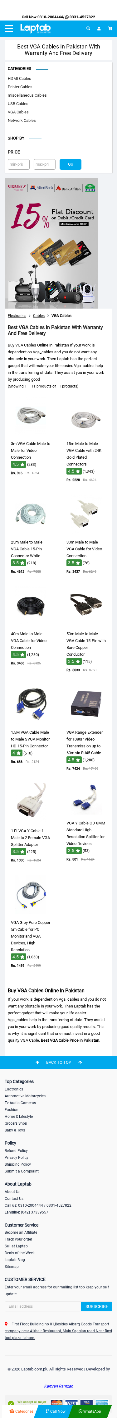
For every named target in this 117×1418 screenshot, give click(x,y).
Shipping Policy (18, 1164)
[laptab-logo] (35, 29)
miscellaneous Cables (27, 95)
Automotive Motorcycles (25, 1096)
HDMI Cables (19, 78)
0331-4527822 (82, 17)
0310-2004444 (50, 17)
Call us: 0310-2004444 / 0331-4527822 (38, 1205)
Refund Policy (16, 1151)
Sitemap (12, 1266)
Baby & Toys (15, 1130)
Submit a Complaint (22, 1171)
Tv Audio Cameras (20, 1103)
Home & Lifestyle (19, 1116)
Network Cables (22, 120)
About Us (12, 1192)
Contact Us (14, 1198)
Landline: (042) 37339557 (26, 1212)
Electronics (14, 1089)
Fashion (11, 1110)
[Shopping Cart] (110, 28)
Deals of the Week (20, 1253)
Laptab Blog (15, 1260)
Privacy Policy (16, 1157)
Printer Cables (20, 87)
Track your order (18, 1239)
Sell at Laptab (16, 1246)
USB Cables (18, 103)
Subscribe (96, 1306)
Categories (19, 68)
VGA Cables (18, 112)
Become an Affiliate (21, 1232)
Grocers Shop (16, 1123)
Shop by (16, 138)
